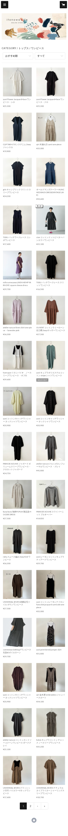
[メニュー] (4, 4)
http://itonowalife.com (34, 820)
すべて (41, 55)
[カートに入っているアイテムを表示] (63, 4)
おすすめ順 (11, 55)
